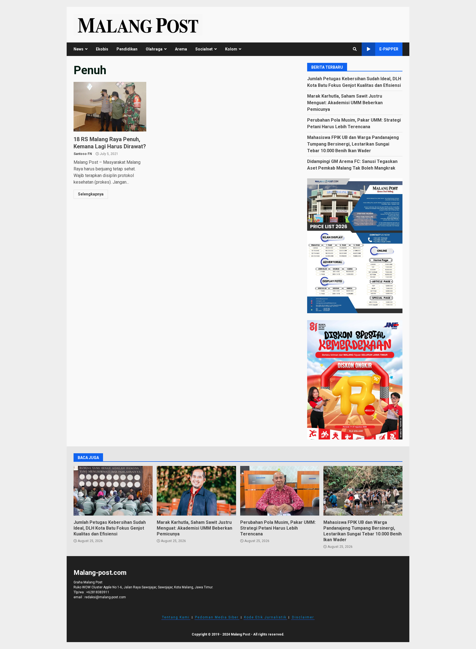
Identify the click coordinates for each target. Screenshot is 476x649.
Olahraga (154, 49)
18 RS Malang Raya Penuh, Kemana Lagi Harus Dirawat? (110, 107)
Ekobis (102, 49)
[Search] (355, 49)
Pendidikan (127, 49)
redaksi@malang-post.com (105, 597)
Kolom (231, 49)
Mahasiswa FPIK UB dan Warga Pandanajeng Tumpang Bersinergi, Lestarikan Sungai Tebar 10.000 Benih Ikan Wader (353, 144)
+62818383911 (97, 592)
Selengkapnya (91, 194)
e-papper (388, 49)
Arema (181, 49)
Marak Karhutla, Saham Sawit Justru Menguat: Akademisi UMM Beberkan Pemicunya (345, 102)
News (78, 49)
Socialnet (204, 49)
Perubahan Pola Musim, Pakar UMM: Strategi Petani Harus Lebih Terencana (279, 491)
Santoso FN (83, 154)
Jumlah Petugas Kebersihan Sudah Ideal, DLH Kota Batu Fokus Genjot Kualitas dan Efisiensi (113, 491)
